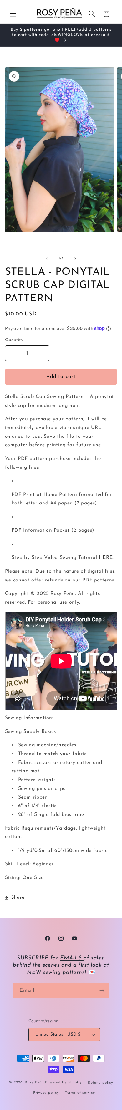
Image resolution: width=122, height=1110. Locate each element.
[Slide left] (47, 259)
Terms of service (80, 1093)
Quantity (14, 340)
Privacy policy (46, 1093)
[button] (13, 14)
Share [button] (18, 897)
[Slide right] (75, 259)
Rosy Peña (34, 1083)
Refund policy (100, 1083)
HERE (106, 557)
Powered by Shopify (63, 1083)
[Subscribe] (102, 990)
